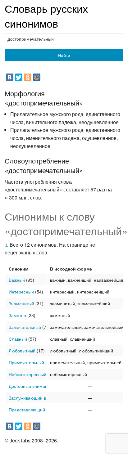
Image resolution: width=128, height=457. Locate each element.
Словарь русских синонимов (46, 16)
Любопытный (22, 350)
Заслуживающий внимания (36, 398)
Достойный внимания (31, 386)
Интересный (21, 292)
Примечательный (26, 362)
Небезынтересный (27, 374)
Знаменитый (21, 303)
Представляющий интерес (36, 409)
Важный (17, 280)
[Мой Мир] (36, 77)
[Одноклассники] (27, 77)
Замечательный (25, 327)
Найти (64, 55)
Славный (18, 339)
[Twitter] (18, 77)
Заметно (17, 315)
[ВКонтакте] (9, 77)
